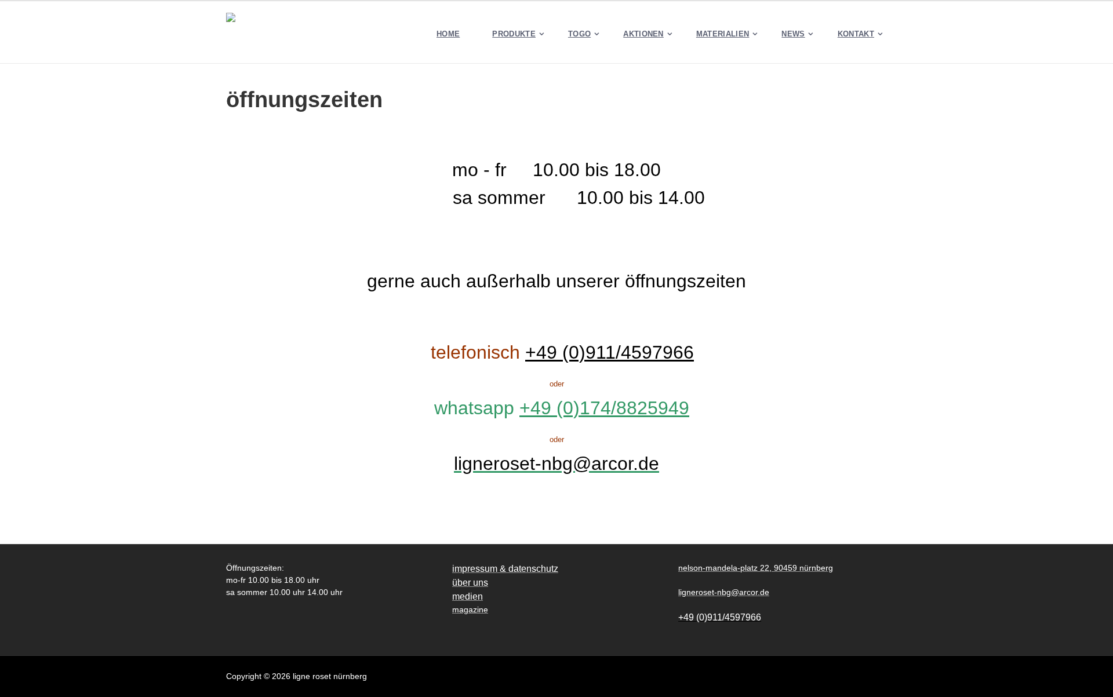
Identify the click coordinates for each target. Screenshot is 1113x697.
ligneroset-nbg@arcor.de (556, 463)
